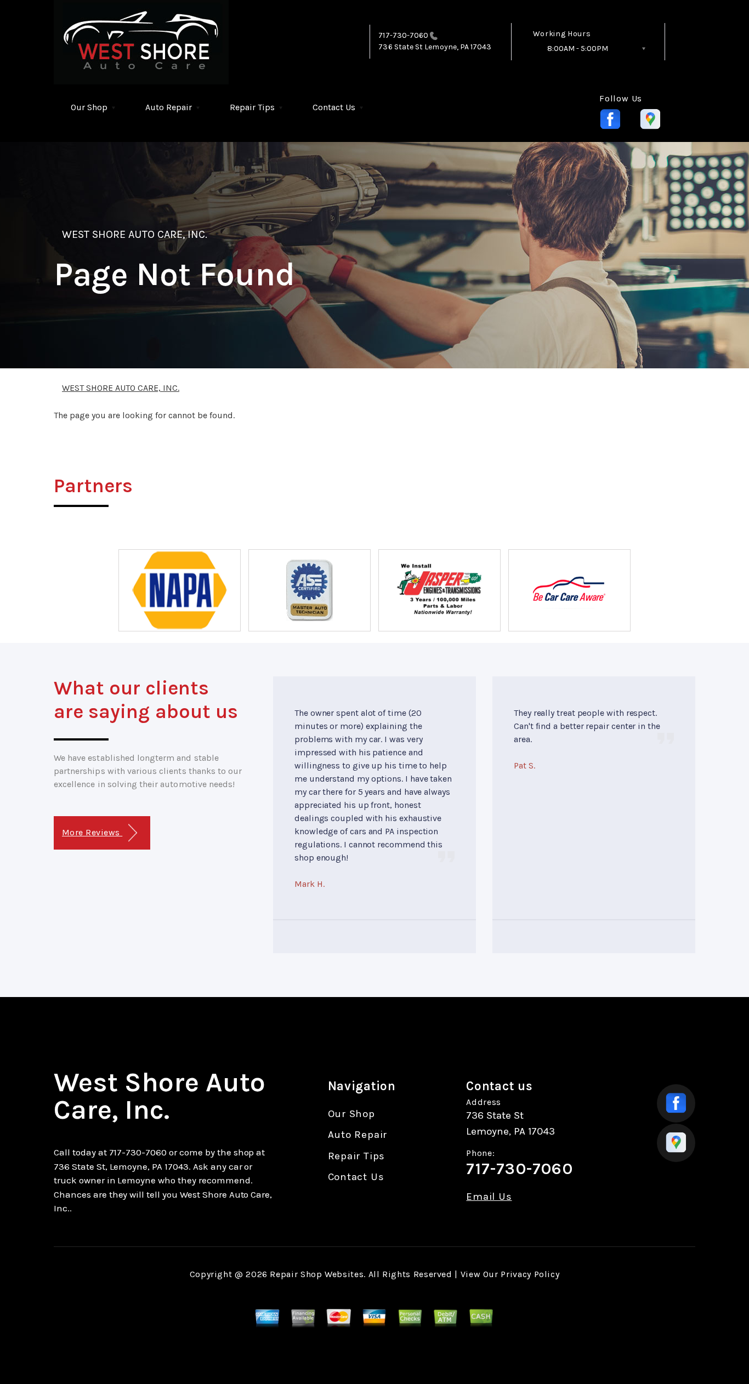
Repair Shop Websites (317, 1274)
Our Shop (89, 107)
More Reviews (92, 832)
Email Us (489, 1197)
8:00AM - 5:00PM (577, 48)
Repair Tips (252, 107)
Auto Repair (168, 107)
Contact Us (334, 107)
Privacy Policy (530, 1274)
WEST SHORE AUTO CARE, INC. (134, 234)
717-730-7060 (403, 35)
